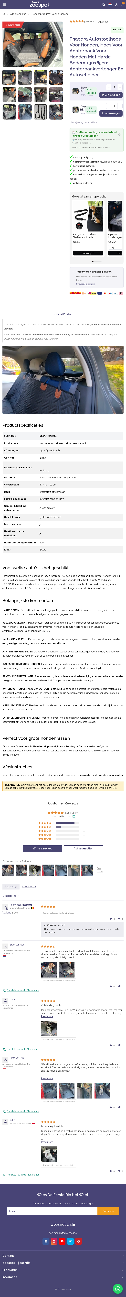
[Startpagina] (3, 14)
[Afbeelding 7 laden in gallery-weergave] (40, 94)
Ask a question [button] (83, 848)
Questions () (29, 886)
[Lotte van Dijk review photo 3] (84, 1091)
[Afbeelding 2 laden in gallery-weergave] (25, 77)
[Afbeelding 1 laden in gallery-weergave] (9, 77)
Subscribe (108, 1211)
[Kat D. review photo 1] (49, 1154)
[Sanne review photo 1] (49, 1028)
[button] (4, 5)
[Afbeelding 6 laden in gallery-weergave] (25, 94)
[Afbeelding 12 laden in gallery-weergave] (40, 112)
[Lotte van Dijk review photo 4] (102, 1091)
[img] (48, 906)
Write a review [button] (42, 848)
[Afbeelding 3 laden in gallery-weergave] (40, 77)
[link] (88, 216)
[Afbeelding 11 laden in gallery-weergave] (25, 112)
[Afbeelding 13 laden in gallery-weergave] (56, 112)
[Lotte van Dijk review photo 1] (49, 1091)
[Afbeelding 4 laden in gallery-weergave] (56, 77)
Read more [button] (47, 1016)
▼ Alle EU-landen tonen (99, 148)
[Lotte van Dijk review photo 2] (67, 1091)
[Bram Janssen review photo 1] (49, 970)
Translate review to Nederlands (23, 990)
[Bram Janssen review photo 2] (67, 970)
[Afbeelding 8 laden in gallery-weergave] (56, 94)
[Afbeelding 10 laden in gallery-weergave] (9, 112)
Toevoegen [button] (88, 253)
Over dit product (63, 314)
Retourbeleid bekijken (85, 284)
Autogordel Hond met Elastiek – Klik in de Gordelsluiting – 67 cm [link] (85, 236)
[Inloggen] (116, 4)
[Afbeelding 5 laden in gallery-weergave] (9, 94)
